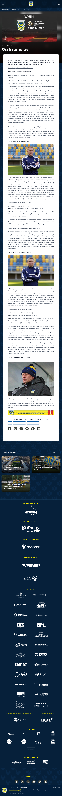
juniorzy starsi (33, 423)
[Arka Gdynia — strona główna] (31, 3)
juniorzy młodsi (19, 423)
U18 (10, 423)
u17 (26, 419)
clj (10, 419)
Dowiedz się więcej (15, 790)
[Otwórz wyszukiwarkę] (58, 3)
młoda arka (18, 419)
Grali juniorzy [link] (26, 9)
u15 (47, 419)
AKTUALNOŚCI (16, 9)
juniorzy (40, 419)
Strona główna (5, 9)
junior (32, 419)
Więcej (55, 452)
